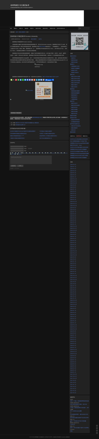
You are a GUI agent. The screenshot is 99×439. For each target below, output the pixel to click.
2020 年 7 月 (73, 310)
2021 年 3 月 (73, 294)
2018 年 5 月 (73, 364)
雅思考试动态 (74, 60)
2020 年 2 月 (73, 320)
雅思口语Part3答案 (75, 80)
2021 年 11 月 (73, 277)
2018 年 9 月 (73, 355)
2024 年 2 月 (73, 222)
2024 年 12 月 (73, 201)
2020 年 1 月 (73, 322)
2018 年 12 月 (73, 349)
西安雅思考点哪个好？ (21, 124)
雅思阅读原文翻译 (75, 91)
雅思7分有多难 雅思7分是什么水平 (51, 76)
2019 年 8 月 (73, 333)
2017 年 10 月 (73, 378)
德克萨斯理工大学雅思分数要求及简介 (48, 135)
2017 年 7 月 (73, 384)
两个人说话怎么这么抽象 (76, 411)
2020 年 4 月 (73, 316)
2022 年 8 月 (73, 259)
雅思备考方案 (52, 28)
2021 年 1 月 (73, 298)
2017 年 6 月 (73, 386)
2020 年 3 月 (73, 318)
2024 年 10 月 (73, 205)
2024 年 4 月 (73, 218)
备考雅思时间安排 (75, 121)
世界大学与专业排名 (76, 125)
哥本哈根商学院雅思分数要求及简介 (18, 133)
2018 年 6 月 (73, 361)
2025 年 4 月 (73, 195)
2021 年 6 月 (73, 287)
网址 (25, 150)
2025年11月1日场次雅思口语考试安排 (79, 139)
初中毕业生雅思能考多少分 (46, 138)
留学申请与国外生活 (61, 28)
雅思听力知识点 (75, 72)
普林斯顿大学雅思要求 (16, 112)
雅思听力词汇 (74, 70)
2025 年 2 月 (73, 199)
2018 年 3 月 (73, 368)
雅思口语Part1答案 (75, 76)
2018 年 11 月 (73, 351)
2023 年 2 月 (73, 246)
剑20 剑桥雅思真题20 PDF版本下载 (78, 141)
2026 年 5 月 (73, 170)
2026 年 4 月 (73, 172)
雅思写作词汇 (74, 113)
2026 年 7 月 (73, 166)
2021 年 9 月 (73, 281)
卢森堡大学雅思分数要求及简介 (17, 138)
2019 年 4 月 (73, 341)
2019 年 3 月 (73, 343)
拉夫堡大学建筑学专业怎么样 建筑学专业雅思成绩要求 (22, 131)
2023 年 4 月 (73, 242)
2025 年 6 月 (73, 191)
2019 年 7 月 (73, 335)
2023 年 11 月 (73, 228)
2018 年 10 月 (73, 353)
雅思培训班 (72, 132)
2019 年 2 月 (73, 345)
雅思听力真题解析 (75, 68)
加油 (71, 431)
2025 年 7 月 (73, 189)
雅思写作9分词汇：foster (76, 145)
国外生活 (73, 130)
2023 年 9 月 (73, 232)
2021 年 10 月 (73, 279)
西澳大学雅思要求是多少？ (17, 135)
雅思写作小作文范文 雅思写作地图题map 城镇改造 (27, 122)
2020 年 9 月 (73, 306)
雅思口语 (21, 28)
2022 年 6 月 (73, 263)
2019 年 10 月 (73, 329)
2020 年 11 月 (73, 302)
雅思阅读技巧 (74, 95)
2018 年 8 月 (73, 357)
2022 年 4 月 (73, 267)
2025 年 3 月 (73, 197)
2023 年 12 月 (73, 226)
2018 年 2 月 (73, 370)
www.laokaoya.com (37, 117)
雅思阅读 (26, 28)
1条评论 (40, 39)
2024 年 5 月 (73, 216)
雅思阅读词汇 (74, 97)
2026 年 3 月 (73, 174)
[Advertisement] (49, 18)
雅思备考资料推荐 (75, 119)
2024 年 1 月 (73, 224)
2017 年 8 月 (73, 382)
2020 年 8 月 (73, 308)
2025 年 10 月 (73, 183)
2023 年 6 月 (73, 238)
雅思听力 (15, 28)
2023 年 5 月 (73, 240)
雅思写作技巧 (74, 103)
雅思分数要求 (22, 32)
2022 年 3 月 (73, 269)
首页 (11, 28)
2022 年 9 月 (73, 257)
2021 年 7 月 (73, 285)
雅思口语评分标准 (75, 82)
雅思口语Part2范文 (75, 78)
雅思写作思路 (74, 111)
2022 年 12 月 (73, 250)
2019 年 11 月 (73, 327)
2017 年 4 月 (73, 390)
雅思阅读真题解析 (75, 93)
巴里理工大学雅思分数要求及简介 (47, 133)
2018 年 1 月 (73, 372)
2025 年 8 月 (73, 187)
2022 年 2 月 (73, 271)
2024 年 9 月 (73, 207)
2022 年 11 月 (73, 253)
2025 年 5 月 (73, 193)
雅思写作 (32, 28)
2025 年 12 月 (73, 179)
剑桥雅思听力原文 (75, 66)
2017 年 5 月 (73, 388)
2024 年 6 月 (73, 213)
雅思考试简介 (45, 28)
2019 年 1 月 (73, 347)
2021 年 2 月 (73, 296)
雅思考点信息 (74, 62)
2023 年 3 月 (73, 244)
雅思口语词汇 (74, 86)
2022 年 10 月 (73, 255)
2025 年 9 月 (73, 185)
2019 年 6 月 (73, 337)
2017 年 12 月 (73, 374)
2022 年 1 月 (73, 273)
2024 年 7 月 (73, 211)
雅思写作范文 (74, 107)
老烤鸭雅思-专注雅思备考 (19, 5)
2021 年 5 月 (73, 290)
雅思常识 (73, 58)
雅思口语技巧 (74, 84)
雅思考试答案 (38, 28)
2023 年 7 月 (73, 236)
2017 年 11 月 (73, 376)
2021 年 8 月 (73, 283)
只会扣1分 (72, 424)
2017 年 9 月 (73, 380)
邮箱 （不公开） (28, 148)
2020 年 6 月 (73, 312)
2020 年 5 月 (73, 314)
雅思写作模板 (74, 109)
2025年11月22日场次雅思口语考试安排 (79, 147)
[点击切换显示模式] (97, 426)
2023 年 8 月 (73, 234)
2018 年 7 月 (73, 359)
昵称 (25, 146)
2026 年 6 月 (73, 168)
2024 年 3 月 (73, 220)
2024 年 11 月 (73, 203)
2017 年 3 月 (73, 392)
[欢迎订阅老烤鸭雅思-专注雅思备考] (89, 1)
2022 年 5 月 (73, 265)
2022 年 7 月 (73, 261)
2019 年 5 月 (73, 339)
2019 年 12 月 (73, 324)
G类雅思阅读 (74, 99)
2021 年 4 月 (73, 292)
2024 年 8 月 (73, 209)
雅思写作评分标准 (75, 105)
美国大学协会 (42, 46)
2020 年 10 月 (73, 304)
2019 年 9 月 (73, 331)
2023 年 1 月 (73, 248)
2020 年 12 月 (73, 300)
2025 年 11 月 (73, 181)
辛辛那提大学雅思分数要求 (46, 131)
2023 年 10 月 (73, 230)
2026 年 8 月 (73, 164)
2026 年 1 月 (73, 176)
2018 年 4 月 (73, 366)
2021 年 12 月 (73, 275)
